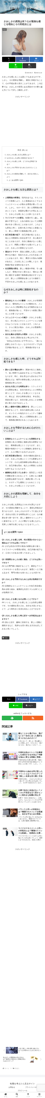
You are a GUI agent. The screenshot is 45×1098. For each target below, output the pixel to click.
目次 (19, 150)
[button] (29, 65)
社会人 (6, 638)
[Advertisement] (22, 120)
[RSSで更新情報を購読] (33, 718)
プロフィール (22, 1090)
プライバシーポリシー (33, 1087)
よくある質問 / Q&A (16, 180)
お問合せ (12, 1087)
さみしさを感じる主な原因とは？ (19, 155)
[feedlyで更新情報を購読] (12, 718)
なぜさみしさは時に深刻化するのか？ (20, 158)
